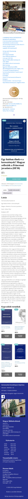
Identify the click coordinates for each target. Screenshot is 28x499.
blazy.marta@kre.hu (11, 105)
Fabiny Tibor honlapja (8, 111)
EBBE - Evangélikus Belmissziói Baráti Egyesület (12, 478)
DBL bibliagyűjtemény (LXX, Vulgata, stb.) (13, 68)
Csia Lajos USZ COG (8, 58)
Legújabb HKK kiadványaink (10, 48)
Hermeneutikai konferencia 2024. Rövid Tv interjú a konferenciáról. (13, 45)
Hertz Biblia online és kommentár (11, 435)
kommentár (17, 63)
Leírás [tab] (5, 190)
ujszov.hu (5, 423)
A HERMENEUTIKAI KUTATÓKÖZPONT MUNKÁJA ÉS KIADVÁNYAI (12, 38)
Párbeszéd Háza (7, 472)
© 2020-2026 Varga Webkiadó (14, 487)
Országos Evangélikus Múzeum (10, 474)
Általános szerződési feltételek (14, 492)
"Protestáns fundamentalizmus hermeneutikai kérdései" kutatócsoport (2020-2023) (13, 72)
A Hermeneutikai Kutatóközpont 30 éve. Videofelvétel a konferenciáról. (13, 42)
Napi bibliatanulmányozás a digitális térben (14, 82)
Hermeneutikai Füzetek (15, 185)
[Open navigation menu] (14, 115)
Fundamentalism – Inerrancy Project (12, 81)
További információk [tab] (14, 190)
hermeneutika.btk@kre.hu (15, 104)
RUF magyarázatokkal (8, 54)
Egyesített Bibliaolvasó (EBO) (10, 67)
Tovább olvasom (6, 374)
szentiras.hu (6, 53)
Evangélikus (6, 470)
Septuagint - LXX (7, 483)
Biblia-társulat (6, 476)
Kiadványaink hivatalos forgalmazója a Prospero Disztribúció (12, 461)
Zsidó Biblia (6, 61)
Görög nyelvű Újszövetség (9, 51)
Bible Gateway (6, 65)
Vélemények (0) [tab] (7, 193)
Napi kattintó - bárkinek (9, 109)
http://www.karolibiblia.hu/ (9, 56)
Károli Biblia (6, 428)
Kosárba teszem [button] (7, 336)
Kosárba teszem (16, 179)
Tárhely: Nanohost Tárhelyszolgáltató (14, 496)
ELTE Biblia (5, 75)
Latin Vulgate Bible (7, 481)
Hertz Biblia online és (8, 63)
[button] (24, 121)
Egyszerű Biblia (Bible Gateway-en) (11, 60)
